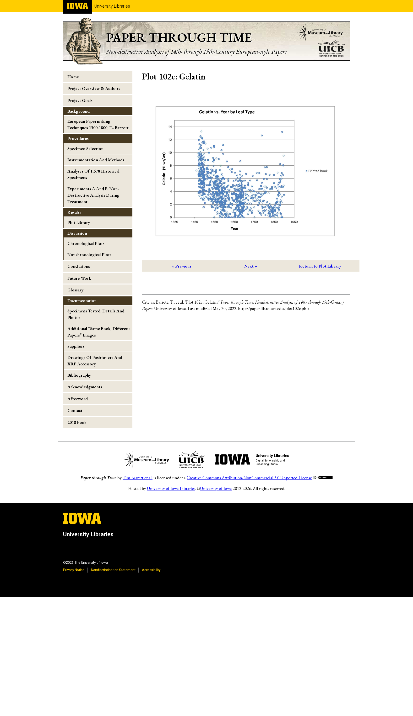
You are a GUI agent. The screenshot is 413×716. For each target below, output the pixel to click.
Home (73, 76)
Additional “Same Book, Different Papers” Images (98, 332)
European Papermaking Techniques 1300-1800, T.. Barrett (98, 124)
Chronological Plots (85, 243)
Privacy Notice (73, 570)
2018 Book (77, 422)
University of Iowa (216, 488)
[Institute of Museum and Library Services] (320, 33)
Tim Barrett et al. (137, 477)
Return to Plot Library (320, 266)
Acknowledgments (84, 387)
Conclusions (78, 266)
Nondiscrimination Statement (113, 570)
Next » (250, 266)
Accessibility (151, 570)
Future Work (79, 278)
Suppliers (76, 346)
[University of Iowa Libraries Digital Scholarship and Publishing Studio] (252, 460)
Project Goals (79, 100)
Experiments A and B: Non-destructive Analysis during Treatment (93, 195)
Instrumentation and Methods (95, 160)
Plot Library (78, 222)
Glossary (75, 290)
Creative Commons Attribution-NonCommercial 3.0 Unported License (249, 477)
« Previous (181, 266)
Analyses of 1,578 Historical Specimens (93, 174)
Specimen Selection (85, 148)
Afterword (77, 398)
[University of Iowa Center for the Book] (331, 49)
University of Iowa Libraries (171, 488)
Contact (74, 410)
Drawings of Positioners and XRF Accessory (94, 361)
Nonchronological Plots (89, 254)
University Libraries (112, 6)
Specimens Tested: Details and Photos (95, 314)
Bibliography (79, 375)
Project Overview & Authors (93, 88)
